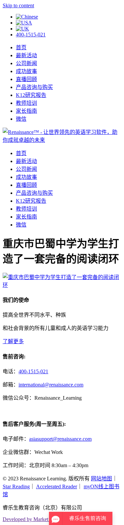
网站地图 (101, 478)
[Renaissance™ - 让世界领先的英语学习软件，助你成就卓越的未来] (62, 140)
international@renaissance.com (51, 384)
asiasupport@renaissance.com (60, 439)
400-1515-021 (31, 34)
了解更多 (13, 341)
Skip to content (18, 5)
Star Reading (16, 486)
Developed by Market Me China (36, 519)
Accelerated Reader (56, 486)
